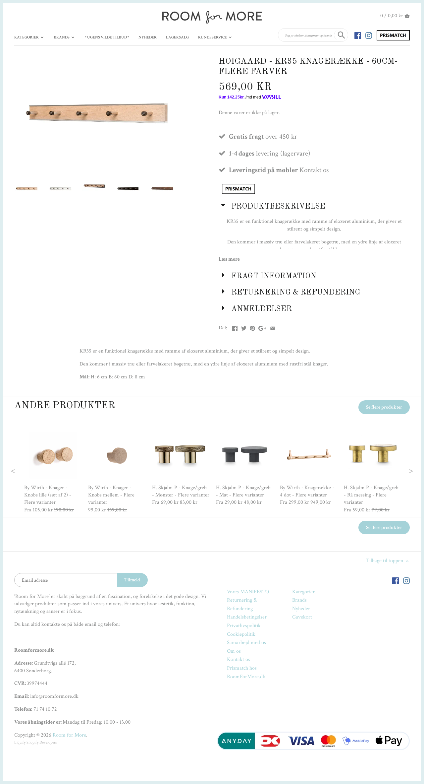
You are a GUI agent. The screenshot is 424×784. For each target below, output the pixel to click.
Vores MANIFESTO (248, 591)
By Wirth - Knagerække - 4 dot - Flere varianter (307, 491)
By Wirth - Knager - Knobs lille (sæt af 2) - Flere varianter (47, 495)
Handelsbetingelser (247, 617)
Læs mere (229, 259)
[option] (53, 470)
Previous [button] (26, 470)
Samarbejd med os (246, 642)
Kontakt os (238, 659)
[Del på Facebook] (235, 327)
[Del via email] (272, 327)
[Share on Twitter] (243, 327)
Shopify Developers (41, 742)
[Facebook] (357, 35)
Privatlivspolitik (244, 625)
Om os (234, 651)
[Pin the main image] (252, 327)
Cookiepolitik (241, 634)
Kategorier (303, 591)
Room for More (69, 735)
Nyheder (301, 608)
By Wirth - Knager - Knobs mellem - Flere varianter (111, 495)
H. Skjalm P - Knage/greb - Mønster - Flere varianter (180, 491)
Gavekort (302, 617)
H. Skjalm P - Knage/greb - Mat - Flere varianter (243, 491)
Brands (299, 600)
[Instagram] (368, 35)
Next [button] (398, 470)
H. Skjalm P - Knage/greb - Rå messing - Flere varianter (371, 495)
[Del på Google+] (262, 327)
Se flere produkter (384, 407)
